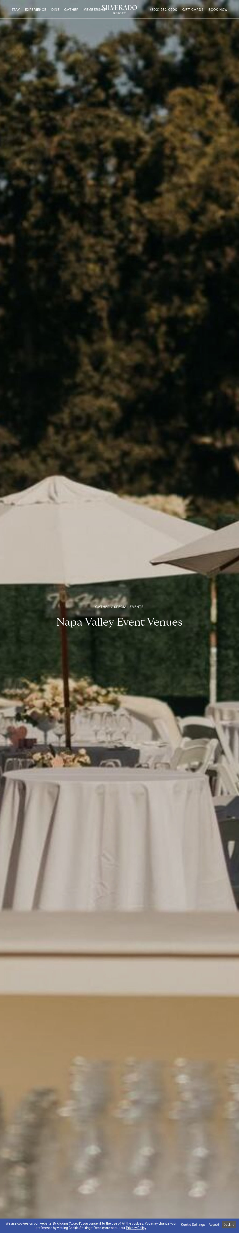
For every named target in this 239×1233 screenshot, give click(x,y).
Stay (15, 9)
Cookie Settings (193, 1224)
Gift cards (193, 9)
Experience (36, 9)
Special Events (129, 606)
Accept (214, 1224)
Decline (229, 1224)
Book (218, 9)
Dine (55, 9)
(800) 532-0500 (164, 9)
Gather (71, 9)
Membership (95, 9)
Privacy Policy (136, 1228)
